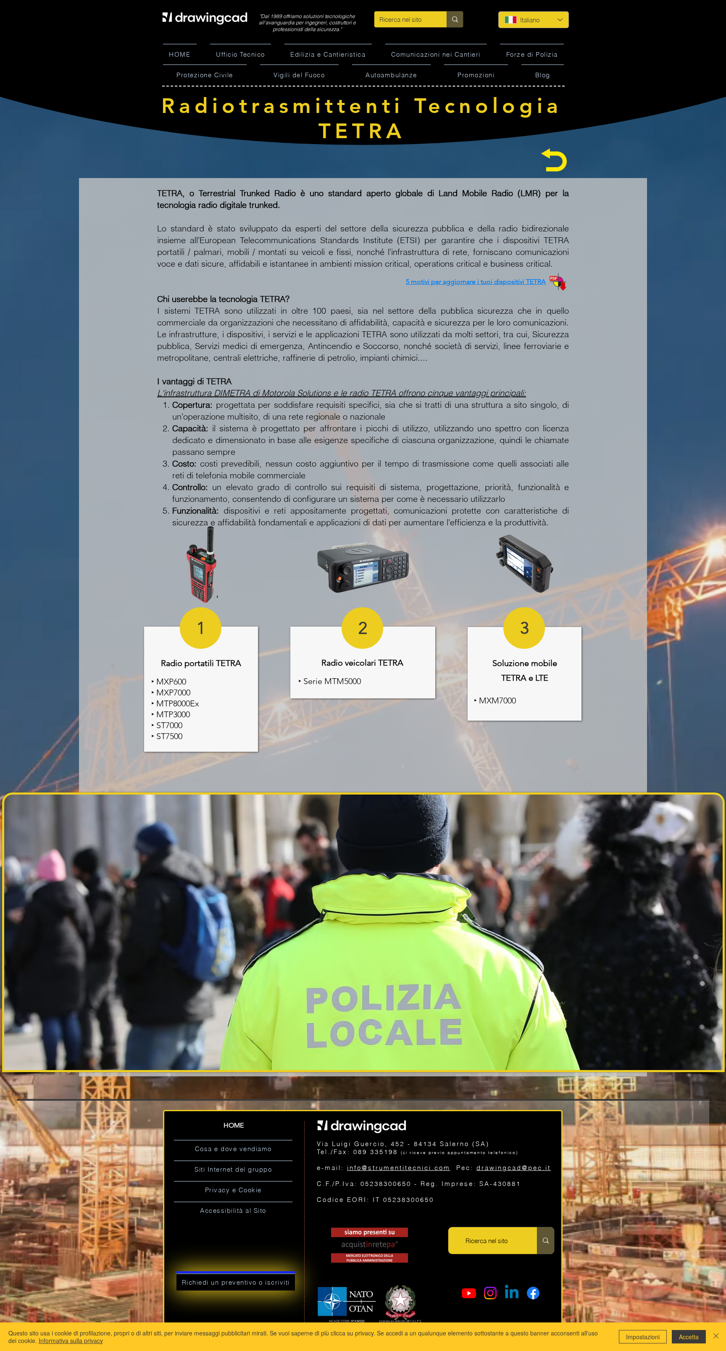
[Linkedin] (511, 1293)
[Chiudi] (716, 1336)
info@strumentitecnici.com (398, 1168)
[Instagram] (490, 1293)
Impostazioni (643, 1337)
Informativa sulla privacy (71, 1340)
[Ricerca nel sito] (455, 19)
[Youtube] (468, 1293)
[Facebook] (533, 1293)
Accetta (689, 1337)
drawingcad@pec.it (513, 1168)
